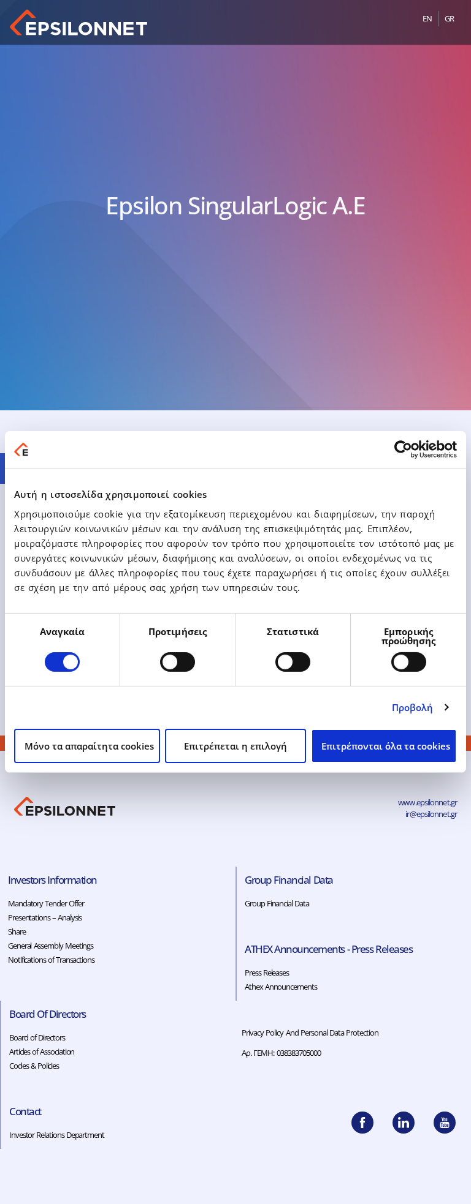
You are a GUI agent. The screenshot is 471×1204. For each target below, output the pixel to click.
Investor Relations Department (56, 1134)
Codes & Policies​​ (34, 1065)
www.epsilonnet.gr (427, 802)
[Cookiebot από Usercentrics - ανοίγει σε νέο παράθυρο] (403, 449)
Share (17, 931)
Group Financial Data (277, 903)
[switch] (177, 662)
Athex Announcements (280, 986)
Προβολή (413, 707)
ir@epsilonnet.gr (431, 813)
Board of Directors (37, 1037)
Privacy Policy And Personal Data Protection (310, 1032)
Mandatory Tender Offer (45, 903)
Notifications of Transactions (51, 959)
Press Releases (267, 972)
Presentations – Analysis (45, 917)
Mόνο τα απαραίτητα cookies (89, 746)
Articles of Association (41, 1051)
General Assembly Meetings (50, 945)
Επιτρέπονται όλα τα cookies (385, 746)
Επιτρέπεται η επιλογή (235, 746)
